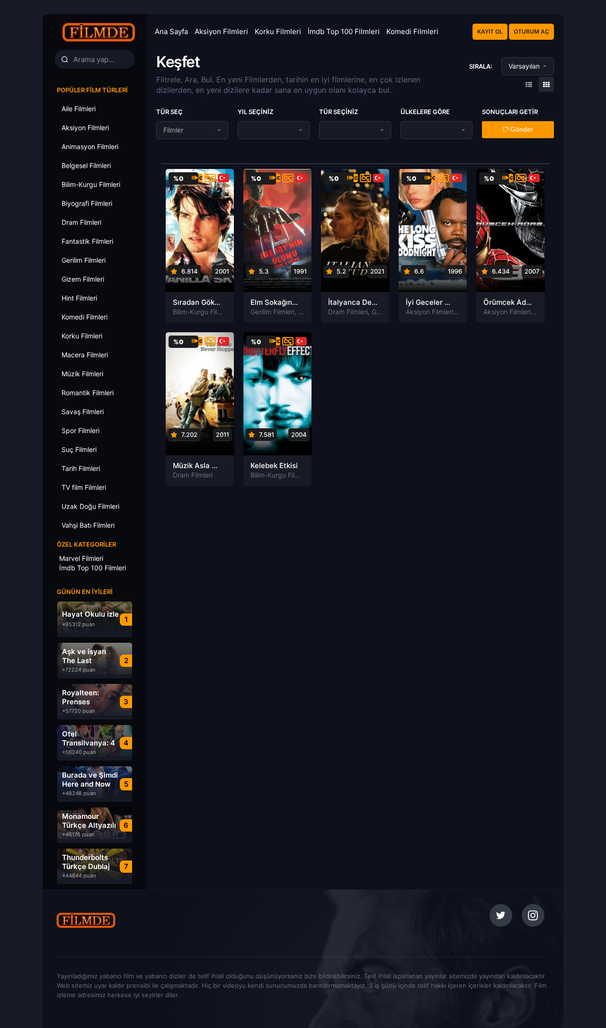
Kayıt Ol (490, 31)
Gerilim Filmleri (272, 312)
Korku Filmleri (278, 31)
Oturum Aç (531, 31)
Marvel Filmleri (81, 558)
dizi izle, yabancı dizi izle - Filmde (108, 920)
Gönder (520, 129)
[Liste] (546, 84)
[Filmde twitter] (501, 915)
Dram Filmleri (348, 312)
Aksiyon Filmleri (221, 31)
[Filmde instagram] (533, 915)
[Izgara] (528, 84)
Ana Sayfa (171, 31)
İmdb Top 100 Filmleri (344, 31)
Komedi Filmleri (412, 31)
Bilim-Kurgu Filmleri (202, 312)
